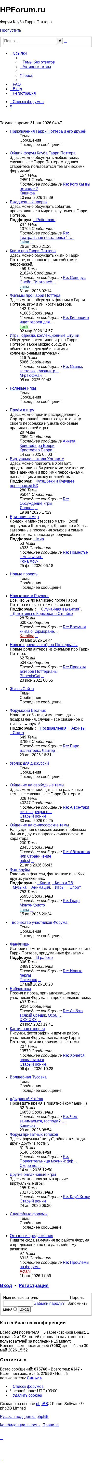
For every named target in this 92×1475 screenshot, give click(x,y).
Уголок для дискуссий (29, 763)
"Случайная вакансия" (60, 609)
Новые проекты (24, 574)
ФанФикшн (19, 944)
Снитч (18, 733)
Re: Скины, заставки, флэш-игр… (51, 368)
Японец (27, 508)
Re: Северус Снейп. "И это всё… (53, 279)
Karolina (27, 636)
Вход (6, 1285)
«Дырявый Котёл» (26, 1099)
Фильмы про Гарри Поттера (35, 295)
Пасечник (28, 980)
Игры (60, 887)
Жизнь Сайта (22, 689)
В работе (44, 957)
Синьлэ (34, 1378)
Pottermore (45, 220)
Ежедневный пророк (28, 202)
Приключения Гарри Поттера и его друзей (48, 131)
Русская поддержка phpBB (24, 1416)
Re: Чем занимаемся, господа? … (49, 1119)
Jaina (24, 242)
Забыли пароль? (49, 1303)
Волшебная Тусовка (28, 1077)
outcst (25, 861)
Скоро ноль (30, 1165)
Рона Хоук (29, 561)
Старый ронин (33, 816)
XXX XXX (28, 1020)
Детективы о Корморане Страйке (43, 613)
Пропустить (10, 30)
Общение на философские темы (39, 825)
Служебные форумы (29, 1214)
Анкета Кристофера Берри (47, 443)
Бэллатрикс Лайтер (37, 750)
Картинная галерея (27, 1029)
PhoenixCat (30, 676)
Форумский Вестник (28, 710)
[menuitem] (37, 62)
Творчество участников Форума (38, 922)
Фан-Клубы (20, 869)
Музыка (19, 887)
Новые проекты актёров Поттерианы (44, 645)
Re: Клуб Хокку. (76, 1197)
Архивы (78, 728)
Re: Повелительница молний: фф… (48, 1159)
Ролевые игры (23, 388)
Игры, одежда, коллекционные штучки (44, 335)
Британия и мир (24, 517)
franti (24, 326)
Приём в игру (22, 410)
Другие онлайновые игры (33, 1174)
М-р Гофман (31, 375)
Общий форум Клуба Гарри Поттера (43, 153)
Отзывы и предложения (31, 1236)
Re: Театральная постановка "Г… (47, 235)
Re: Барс (71, 746)
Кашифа (27, 193)
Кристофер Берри (36, 450)
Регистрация (34, 1285)
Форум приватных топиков (34, 1134)
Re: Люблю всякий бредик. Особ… (51, 1013)
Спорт (75, 887)
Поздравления (53, 728)
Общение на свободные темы (37, 785)
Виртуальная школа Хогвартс (37, 459)
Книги (45, 883)
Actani (25, 1271)
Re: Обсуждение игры (44, 501)
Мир (40, 539)
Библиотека (20, 989)
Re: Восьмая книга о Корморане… (53, 629)
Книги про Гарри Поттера (33, 251)
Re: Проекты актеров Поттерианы (53, 669)
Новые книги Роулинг (29, 596)
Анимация (40, 887)
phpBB (42, 1404)
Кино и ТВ (64, 883)
